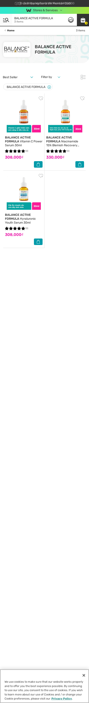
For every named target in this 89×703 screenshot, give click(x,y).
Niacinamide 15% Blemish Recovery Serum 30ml (62, 143)
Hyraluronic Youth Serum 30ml (20, 218)
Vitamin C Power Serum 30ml (23, 141)
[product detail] (23, 115)
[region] (44, 686)
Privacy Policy (61, 698)
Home (10, 30)
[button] (83, 20)
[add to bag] (38, 164)
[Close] (49, 87)
